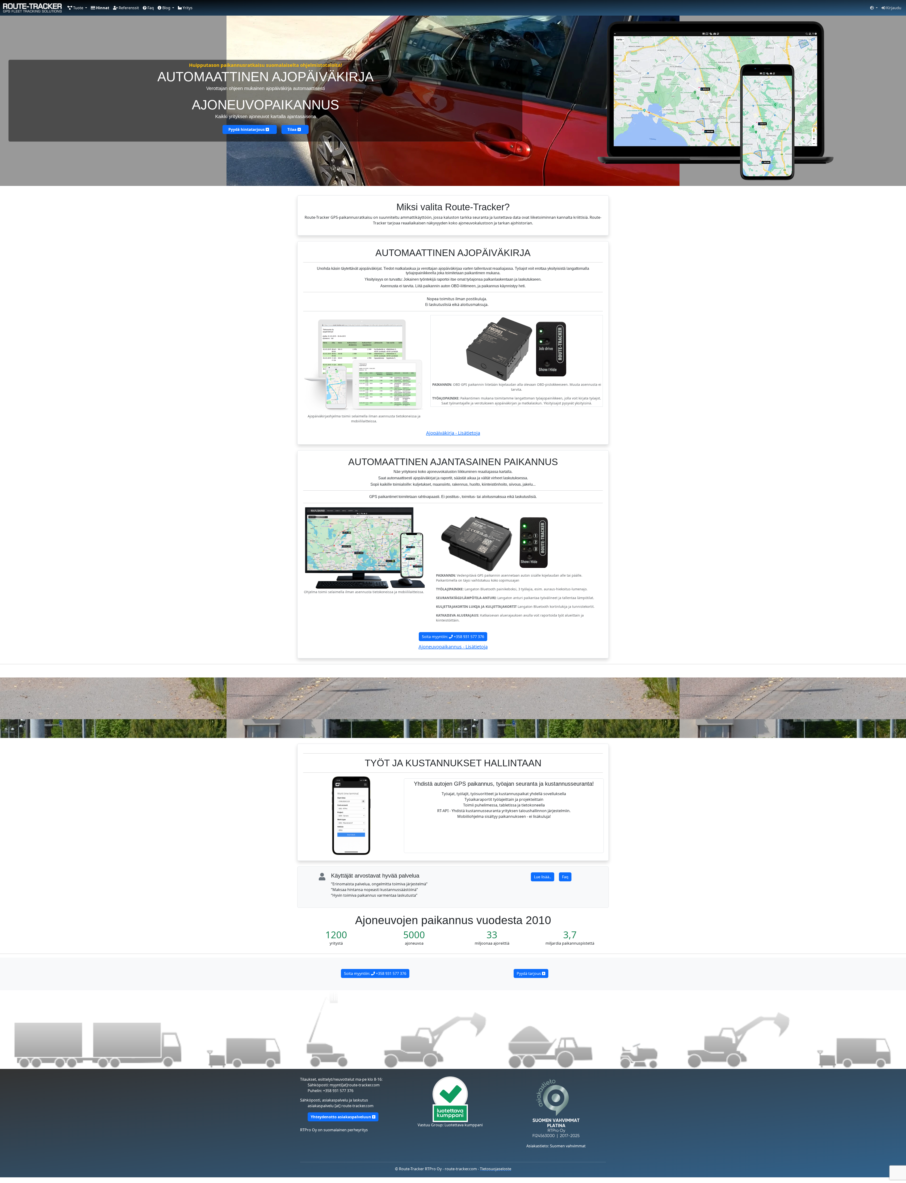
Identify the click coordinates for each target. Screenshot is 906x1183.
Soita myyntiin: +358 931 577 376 (453, 636)
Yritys (187, 7)
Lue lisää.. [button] (542, 876)
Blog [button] (166, 7)
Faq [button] (565, 876)
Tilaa (292, 129)
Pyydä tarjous (529, 973)
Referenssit (128, 7)
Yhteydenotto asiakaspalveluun (341, 1116)
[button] (874, 8)
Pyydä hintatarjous (247, 129)
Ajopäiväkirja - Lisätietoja (453, 433)
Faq (150, 7)
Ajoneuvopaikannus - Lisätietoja (453, 646)
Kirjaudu (893, 7)
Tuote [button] (78, 7)
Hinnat (102, 7)
